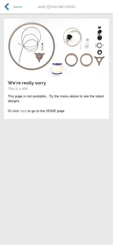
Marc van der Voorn (56, 7)
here (23, 111)
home (18, 7)
